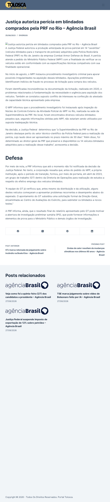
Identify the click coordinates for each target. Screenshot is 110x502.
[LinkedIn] (92, 231)
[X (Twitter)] (42, 231)
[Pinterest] (67, 231)
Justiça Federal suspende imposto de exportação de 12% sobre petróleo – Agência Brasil (26, 323)
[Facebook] (18, 231)
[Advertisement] (54, 363)
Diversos (23, 35)
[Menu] (103, 5)
